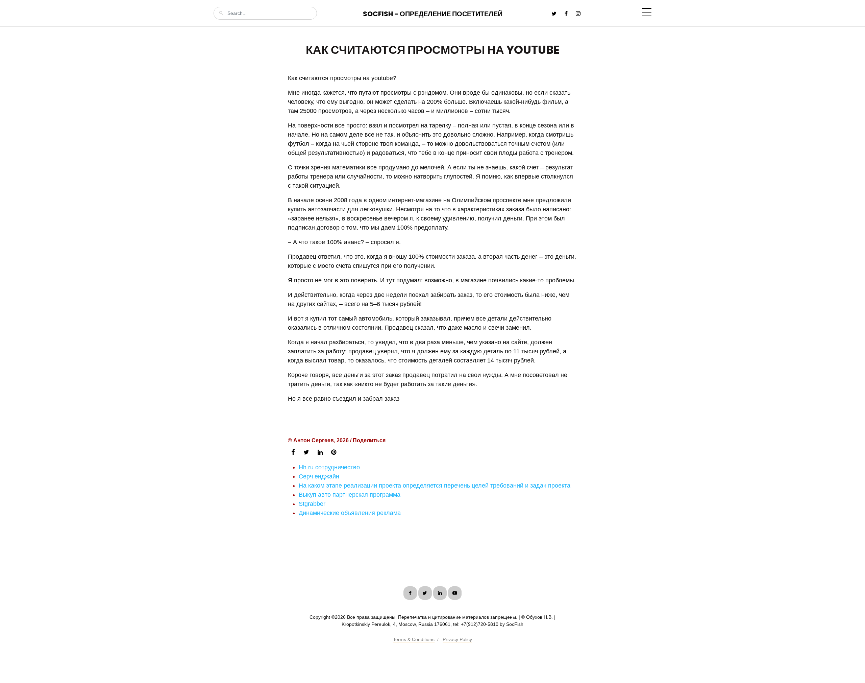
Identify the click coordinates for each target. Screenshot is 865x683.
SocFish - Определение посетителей (432, 14)
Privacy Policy (457, 639)
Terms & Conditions (414, 639)
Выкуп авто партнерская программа (349, 494)
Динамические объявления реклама (350, 513)
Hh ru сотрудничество (329, 467)
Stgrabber (312, 503)
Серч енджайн (319, 476)
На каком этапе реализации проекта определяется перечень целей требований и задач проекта (434, 485)
